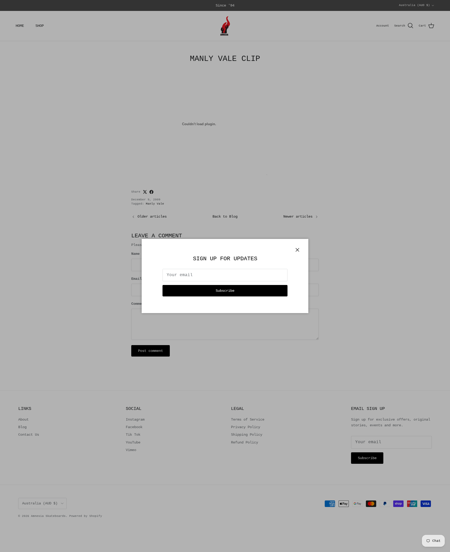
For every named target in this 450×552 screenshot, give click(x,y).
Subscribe (225, 291)
